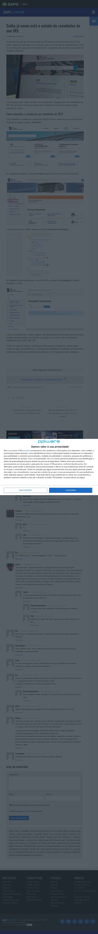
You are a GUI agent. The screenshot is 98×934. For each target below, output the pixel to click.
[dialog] (49, 467)
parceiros (26, 450)
